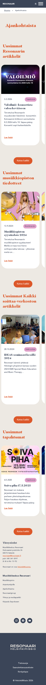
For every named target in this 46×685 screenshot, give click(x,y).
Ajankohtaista (8, 589)
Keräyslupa (23, 672)
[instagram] (16, 620)
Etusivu (7, 10)
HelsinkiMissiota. (24, 567)
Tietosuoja (23, 663)
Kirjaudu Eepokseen (11, 602)
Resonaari (9, 4)
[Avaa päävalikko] (40, 4)
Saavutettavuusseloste (23, 668)
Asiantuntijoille (9, 585)
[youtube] (29, 620)
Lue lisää (8, 138)
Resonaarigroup (9, 593)
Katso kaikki (23, 161)
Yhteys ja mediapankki (12, 597)
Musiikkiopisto (8, 580)
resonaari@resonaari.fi (12, 556)
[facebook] (23, 620)
